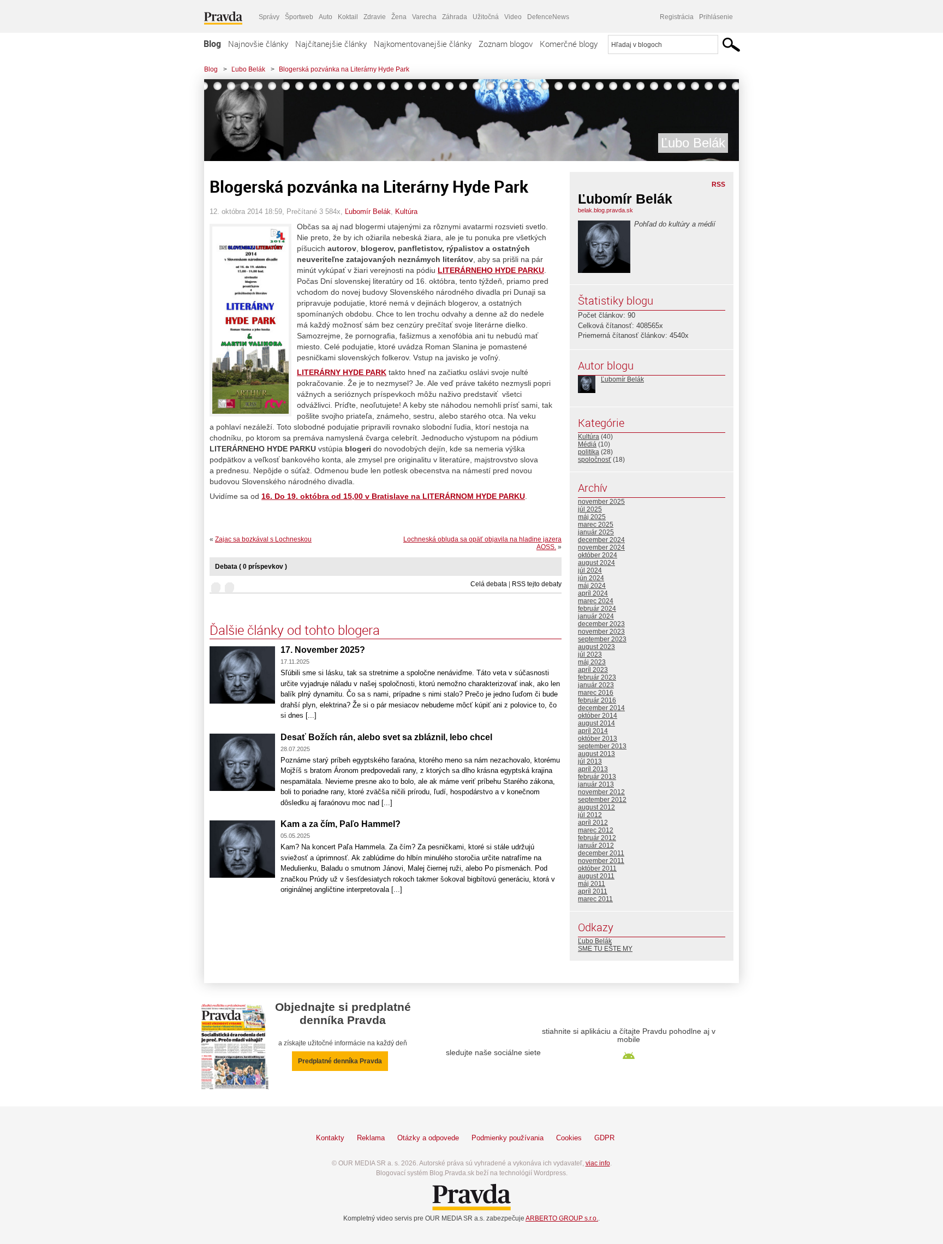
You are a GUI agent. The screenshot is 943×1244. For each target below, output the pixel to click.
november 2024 (601, 547)
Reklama (371, 1138)
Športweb (299, 17)
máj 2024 (592, 586)
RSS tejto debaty (537, 584)
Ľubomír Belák (368, 211)
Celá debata (488, 584)
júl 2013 (590, 761)
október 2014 (597, 715)
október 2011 (597, 868)
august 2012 (596, 807)
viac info (598, 1163)
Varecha (424, 17)
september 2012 (602, 799)
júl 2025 (590, 509)
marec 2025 (595, 524)
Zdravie (374, 17)
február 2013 (597, 777)
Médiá (587, 444)
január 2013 (596, 784)
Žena (399, 17)
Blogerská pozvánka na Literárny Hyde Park (344, 69)
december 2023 (601, 624)
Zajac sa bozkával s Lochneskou (263, 539)
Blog (212, 44)
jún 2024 (591, 578)
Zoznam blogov (506, 43)
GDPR (604, 1138)
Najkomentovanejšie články (423, 43)
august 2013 (596, 754)
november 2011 (601, 861)
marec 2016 (595, 693)
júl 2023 (590, 654)
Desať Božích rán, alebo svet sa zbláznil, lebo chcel (386, 737)
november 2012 (601, 792)
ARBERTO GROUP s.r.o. (562, 1218)
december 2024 (601, 540)
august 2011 (596, 876)
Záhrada (454, 17)
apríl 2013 (593, 769)
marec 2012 (595, 830)
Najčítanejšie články (331, 43)
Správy (269, 17)
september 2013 (602, 746)
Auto (325, 17)
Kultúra (406, 211)
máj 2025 (592, 517)
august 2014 (596, 723)
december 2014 (601, 708)
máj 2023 (592, 662)
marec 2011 (595, 899)
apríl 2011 (592, 891)
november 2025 (601, 501)
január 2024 (596, 616)
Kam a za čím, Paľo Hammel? (340, 824)
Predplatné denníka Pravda (340, 1061)
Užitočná (486, 17)
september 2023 (602, 639)
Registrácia (677, 17)
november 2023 (601, 631)
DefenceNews (548, 17)
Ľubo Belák (248, 69)
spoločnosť (594, 459)
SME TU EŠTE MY (605, 949)
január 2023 (596, 685)
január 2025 (596, 532)
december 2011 (601, 853)
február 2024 (597, 608)
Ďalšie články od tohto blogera (295, 630)
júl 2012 (590, 815)
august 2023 (596, 647)
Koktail (348, 17)
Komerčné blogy (569, 43)
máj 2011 (591, 884)
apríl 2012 (593, 822)
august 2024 (596, 563)
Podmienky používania (508, 1138)
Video (513, 17)
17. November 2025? (322, 649)
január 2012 (596, 845)
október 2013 (597, 738)
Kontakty (330, 1138)
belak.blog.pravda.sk (605, 210)
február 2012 (597, 838)
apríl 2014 (593, 731)
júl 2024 (590, 570)
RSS (718, 184)
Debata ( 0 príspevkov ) (251, 566)
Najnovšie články (258, 43)
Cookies (569, 1138)
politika (588, 452)
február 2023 (597, 677)
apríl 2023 (593, 670)
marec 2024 (595, 601)
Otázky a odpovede (428, 1138)
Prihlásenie (716, 17)
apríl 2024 (593, 593)
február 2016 (597, 700)
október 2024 (597, 555)
